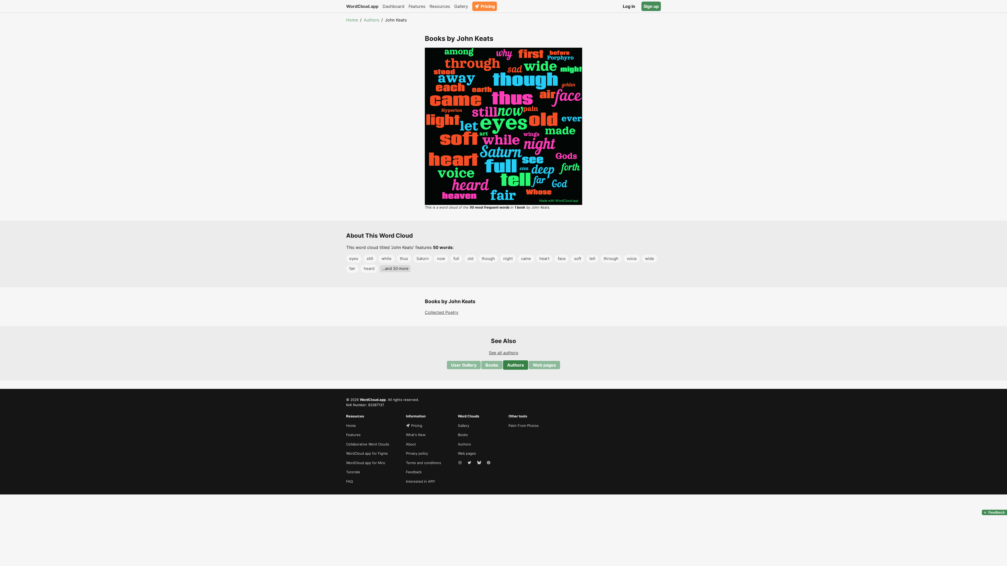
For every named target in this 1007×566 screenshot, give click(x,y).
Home (352, 20)
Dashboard (393, 6)
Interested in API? (420, 481)
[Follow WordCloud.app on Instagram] (460, 463)
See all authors (503, 352)
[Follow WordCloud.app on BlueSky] (479, 463)
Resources (440, 6)
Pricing (488, 6)
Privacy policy (417, 453)
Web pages (544, 365)
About (411, 444)
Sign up (651, 6)
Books (491, 365)
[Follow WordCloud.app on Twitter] (470, 463)
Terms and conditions (423, 463)
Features (417, 6)
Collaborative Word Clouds (367, 444)
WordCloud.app (362, 6)
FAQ (349, 481)
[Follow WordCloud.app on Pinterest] (489, 463)
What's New (416, 435)
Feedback (414, 472)
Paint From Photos (523, 425)
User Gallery (463, 365)
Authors (371, 20)
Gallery (461, 6)
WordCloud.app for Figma (367, 453)
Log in (629, 6)
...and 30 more (395, 268)
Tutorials (353, 472)
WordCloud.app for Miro (365, 463)
